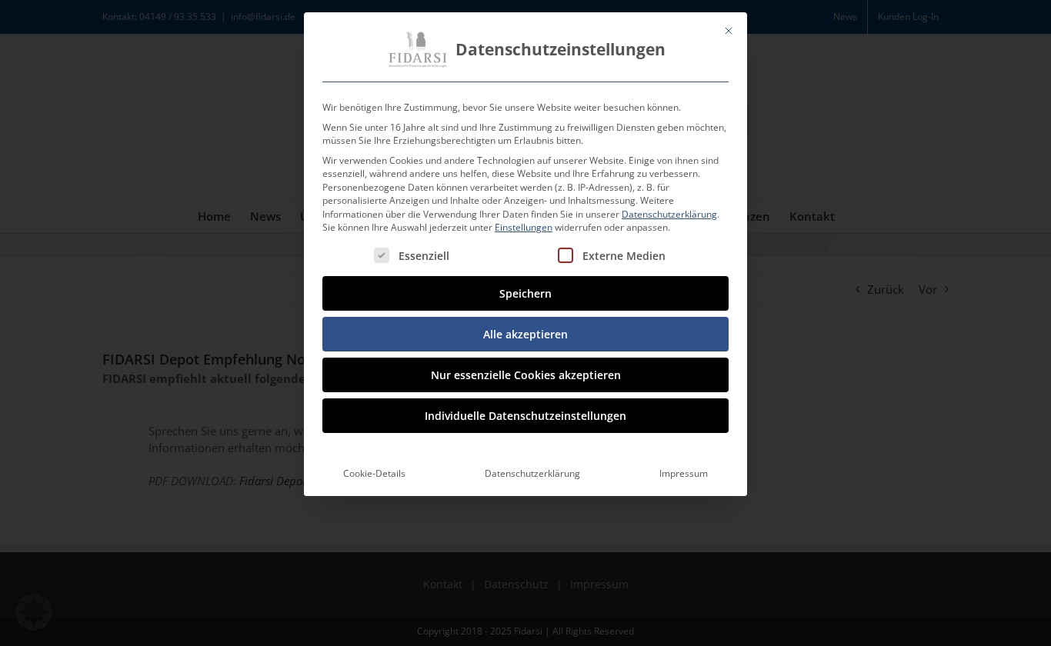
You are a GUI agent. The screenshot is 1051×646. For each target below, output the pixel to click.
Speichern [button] (525, 293)
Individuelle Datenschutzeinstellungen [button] (525, 415)
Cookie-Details (374, 473)
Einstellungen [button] (523, 227)
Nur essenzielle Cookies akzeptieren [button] (526, 375)
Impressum (683, 473)
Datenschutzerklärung (669, 214)
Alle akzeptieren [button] (525, 334)
